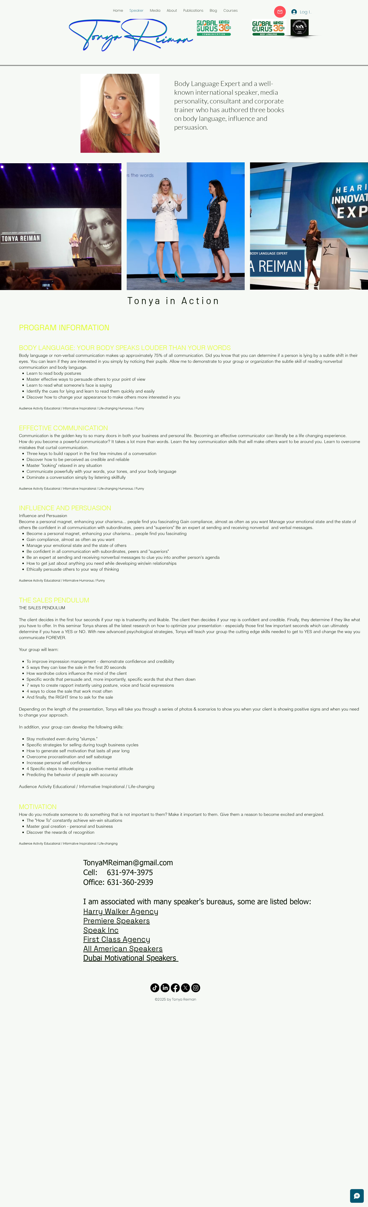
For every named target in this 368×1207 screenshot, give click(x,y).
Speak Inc (101, 930)
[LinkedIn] (165, 987)
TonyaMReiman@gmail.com (128, 863)
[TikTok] (154, 987)
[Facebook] (175, 987)
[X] (185, 987)
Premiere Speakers (116, 920)
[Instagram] (195, 987)
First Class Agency (116, 939)
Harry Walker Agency (120, 911)
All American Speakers (123, 948)
